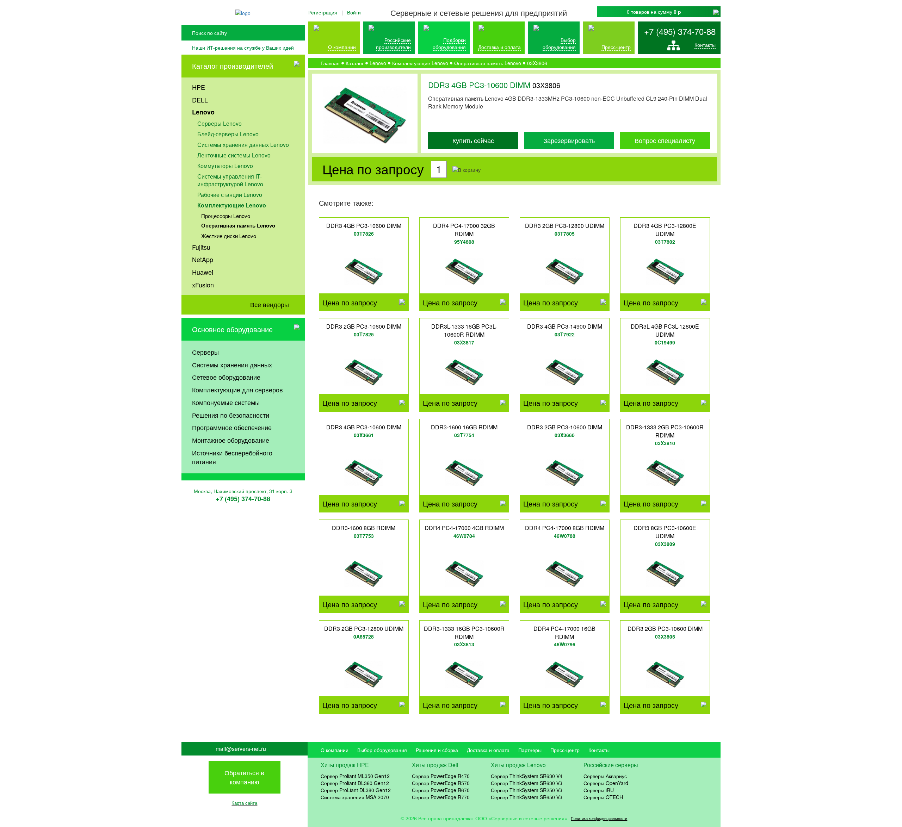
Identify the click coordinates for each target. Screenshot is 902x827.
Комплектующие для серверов (237, 389)
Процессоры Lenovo (225, 215)
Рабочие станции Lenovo (229, 195)
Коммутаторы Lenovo (225, 166)
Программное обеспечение (232, 427)
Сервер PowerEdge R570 (441, 782)
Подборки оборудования (449, 43)
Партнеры (530, 749)
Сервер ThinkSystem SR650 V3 (526, 797)
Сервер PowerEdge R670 (441, 790)
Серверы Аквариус (605, 775)
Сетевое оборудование (226, 376)
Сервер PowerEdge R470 (441, 775)
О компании (342, 46)
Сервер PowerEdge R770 (441, 797)
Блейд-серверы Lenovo (228, 134)
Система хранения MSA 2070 (355, 797)
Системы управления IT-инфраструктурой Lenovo (230, 180)
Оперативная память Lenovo (238, 225)
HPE (198, 87)
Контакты (705, 44)
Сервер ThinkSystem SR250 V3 (526, 790)
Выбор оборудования (559, 43)
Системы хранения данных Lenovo (243, 145)
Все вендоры (269, 304)
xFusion (203, 284)
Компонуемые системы (226, 402)
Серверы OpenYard (605, 782)
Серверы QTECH (603, 797)
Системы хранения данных (232, 364)
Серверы (205, 351)
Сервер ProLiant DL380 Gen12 (356, 790)
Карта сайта (244, 803)
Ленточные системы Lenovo (234, 155)
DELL (200, 99)
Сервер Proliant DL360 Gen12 (355, 782)
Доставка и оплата (499, 46)
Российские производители (393, 43)
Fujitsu (201, 246)
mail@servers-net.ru (241, 749)
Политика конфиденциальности (599, 818)
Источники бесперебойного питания (232, 457)
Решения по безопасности (230, 414)
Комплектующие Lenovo (231, 205)
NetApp (202, 259)
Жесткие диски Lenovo (228, 236)
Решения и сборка (437, 749)
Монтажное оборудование (230, 439)
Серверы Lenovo (219, 123)
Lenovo (203, 112)
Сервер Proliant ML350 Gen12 (355, 775)
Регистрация (322, 12)
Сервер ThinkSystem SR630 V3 (526, 782)
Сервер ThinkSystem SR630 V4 (526, 775)
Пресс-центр (565, 749)
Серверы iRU (598, 790)
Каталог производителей (232, 66)
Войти (354, 12)
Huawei (202, 271)
